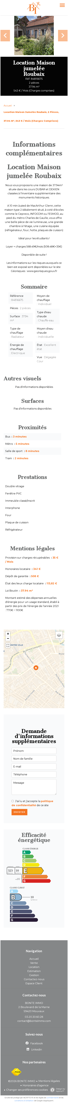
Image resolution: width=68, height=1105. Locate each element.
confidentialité (52, 1098)
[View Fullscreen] (8, 645)
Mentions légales (49, 1081)
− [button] (8, 638)
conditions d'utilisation (24, 1100)
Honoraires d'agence (36, 1085)
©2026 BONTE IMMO (21, 1081)
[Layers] (59, 634)
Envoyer (19, 812)
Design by (60, 1090)
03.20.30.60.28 (34, 1016)
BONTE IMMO (34, 1003)
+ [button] (8, 634)
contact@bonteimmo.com (34, 1020)
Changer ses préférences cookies (27, 1089)
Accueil (8, 105)
